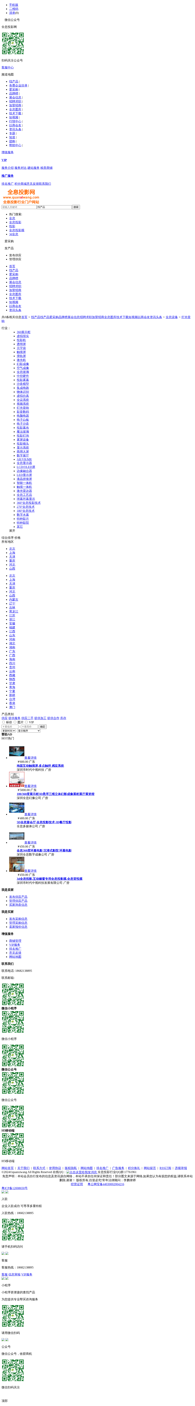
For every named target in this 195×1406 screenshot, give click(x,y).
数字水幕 (23, 514)
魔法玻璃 (23, 431)
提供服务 (14, 718)
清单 (12, 12)
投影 (12, 226)
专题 (12, 133)
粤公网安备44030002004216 (106, 1184)
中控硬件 (23, 375)
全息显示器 (24, 463)
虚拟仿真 (23, 395)
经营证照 (77, 1184)
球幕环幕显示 (26, 498)
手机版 (13, 4)
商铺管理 (15, 940)
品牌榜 (13, 93)
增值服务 (8, 152)
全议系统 (23, 399)
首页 (12, 266)
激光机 (21, 360)
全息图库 (15, 109)
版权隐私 (71, 1168)
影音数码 (23, 411)
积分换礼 (134, 1168)
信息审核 (14, 1274)
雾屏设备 (23, 439)
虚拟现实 (23, 336)
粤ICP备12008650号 (15, 1188)
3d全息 (13, 234)
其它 (20, 526)
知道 (12, 137)
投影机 (21, 340)
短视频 (13, 117)
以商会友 (15, 125)
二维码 (13, 8)
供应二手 (27, 718)
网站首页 (8, 1168)
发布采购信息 (18, 918)
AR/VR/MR (24, 459)
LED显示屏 (24, 475)
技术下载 (15, 113)
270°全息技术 (26, 506)
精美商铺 (46, 167)
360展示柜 (23, 332)
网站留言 (150, 1168)
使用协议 (55, 1168)
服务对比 (20, 167)
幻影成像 (23, 364)
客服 (5, 1274)
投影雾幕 (23, 379)
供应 (5, 718)
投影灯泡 (23, 435)
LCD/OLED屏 (26, 467)
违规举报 (181, 1168)
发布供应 (15, 255)
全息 (12, 218)
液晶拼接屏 (24, 478)
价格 (17, 537)
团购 (12, 141)
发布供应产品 (18, 896)
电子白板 (23, 419)
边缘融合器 (24, 471)
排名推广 (8, 183)
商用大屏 (23, 451)
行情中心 (15, 121)
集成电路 (23, 387)
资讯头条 (15, 129)
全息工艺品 (24, 494)
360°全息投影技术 (29, 502)
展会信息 (15, 97)
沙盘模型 (23, 383)
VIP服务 (14, 944)
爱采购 (13, 89)
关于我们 (23, 1168)
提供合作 (53, 718)
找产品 (13, 81)
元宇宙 (21, 348)
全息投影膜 (16, 230)
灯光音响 (23, 407)
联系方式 (39, 1168)
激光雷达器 (24, 490)
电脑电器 (23, 415)
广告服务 (118, 1168)
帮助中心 (15, 145)
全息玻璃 (23, 372)
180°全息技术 (26, 510)
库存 (63, 718)
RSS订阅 (165, 1168)
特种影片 (23, 518)
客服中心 (8, 67)
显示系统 (23, 447)
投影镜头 (23, 443)
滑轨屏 (21, 356)
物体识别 (23, 391)
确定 (42, 726)
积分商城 (20, 183)
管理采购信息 (18, 922)
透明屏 (21, 344)
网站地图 (15, 956)
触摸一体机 (24, 486)
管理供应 (15, 259)
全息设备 (172, 317)
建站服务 (33, 167)
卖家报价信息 (18, 926)
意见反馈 (33, 183)
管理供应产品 (18, 900)
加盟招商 (15, 105)
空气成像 (23, 368)
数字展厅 (23, 455)
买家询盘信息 (18, 904)
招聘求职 (15, 101)
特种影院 (23, 522)
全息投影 (15, 222)
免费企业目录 (18, 85)
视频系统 (23, 403)
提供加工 (40, 718)
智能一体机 (24, 482)
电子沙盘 (23, 423)
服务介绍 (8, 167)
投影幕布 (23, 427)
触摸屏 (21, 352)
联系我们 (45, 183)
